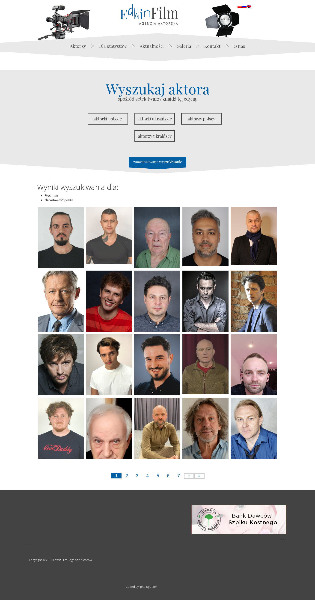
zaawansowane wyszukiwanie (157, 161)
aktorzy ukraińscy (155, 136)
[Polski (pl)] (240, 6)
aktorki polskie (108, 119)
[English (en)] (249, 6)
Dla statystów (113, 46)
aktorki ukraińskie (154, 119)
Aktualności (152, 46)
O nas (239, 46)
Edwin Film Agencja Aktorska (149, 14)
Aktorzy (78, 46)
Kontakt (212, 46)
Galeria (184, 46)
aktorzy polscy (201, 119)
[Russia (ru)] (244, 6)
